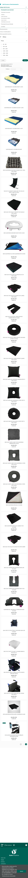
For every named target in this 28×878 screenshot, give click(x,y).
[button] (26, 7)
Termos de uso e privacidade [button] (8, 876)
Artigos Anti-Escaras (5, 65)
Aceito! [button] (21, 871)
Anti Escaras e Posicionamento (7, 64)
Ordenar (7, 69)
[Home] (14, 852)
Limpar (3, 60)
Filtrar (25, 60)
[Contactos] (14, 845)
